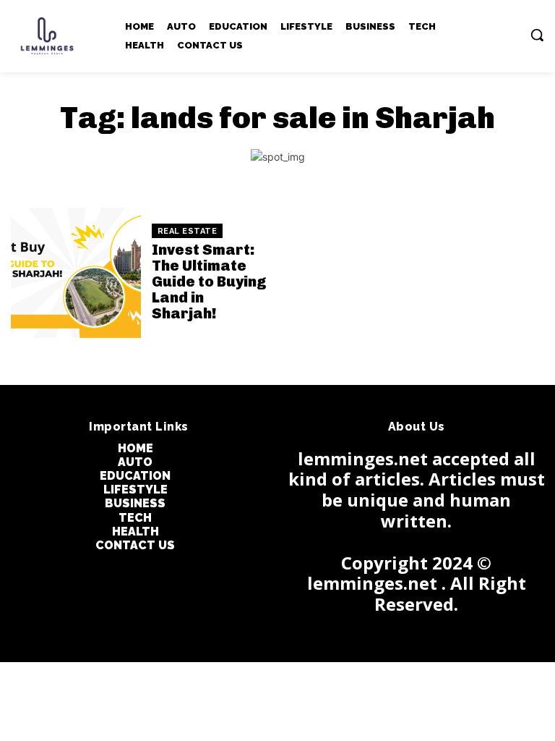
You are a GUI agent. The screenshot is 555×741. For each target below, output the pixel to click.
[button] (537, 34)
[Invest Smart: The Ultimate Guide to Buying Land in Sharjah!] (76, 273)
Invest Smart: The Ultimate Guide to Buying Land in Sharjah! (209, 281)
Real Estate (188, 231)
